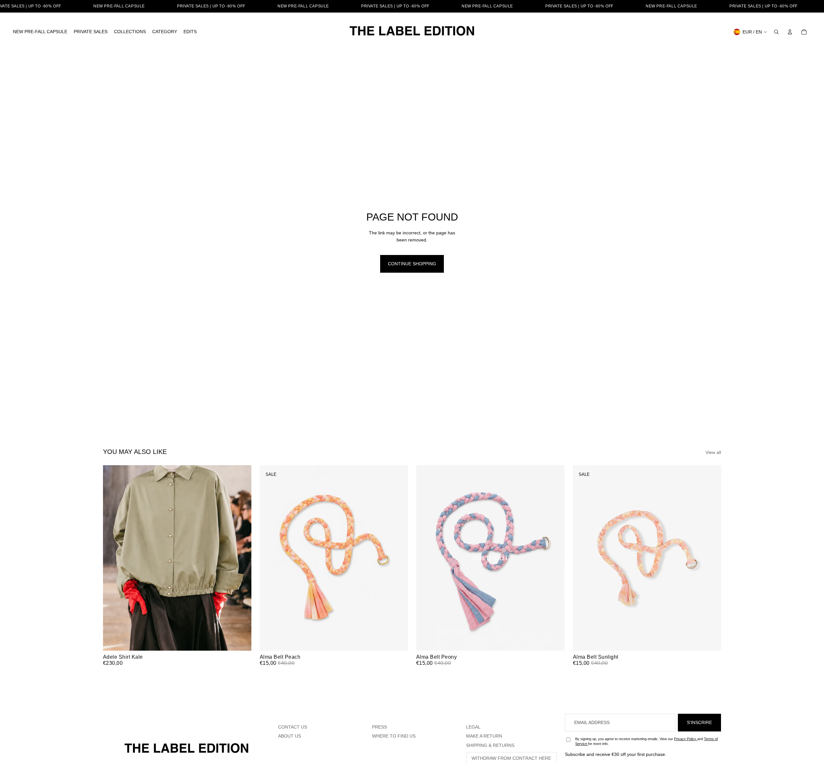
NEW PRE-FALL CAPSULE (119, 6)
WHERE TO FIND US (394, 736)
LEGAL (473, 727)
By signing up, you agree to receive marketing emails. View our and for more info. (646, 741)
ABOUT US (289, 736)
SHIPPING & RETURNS (490, 745)
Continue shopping (412, 263)
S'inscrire (699, 722)
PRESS (379, 727)
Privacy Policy (685, 739)
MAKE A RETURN (484, 736)
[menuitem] (40, 32)
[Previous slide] (112, 558)
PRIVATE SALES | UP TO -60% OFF (211, 6)
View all (713, 452)
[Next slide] (241, 558)
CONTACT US (292, 727)
